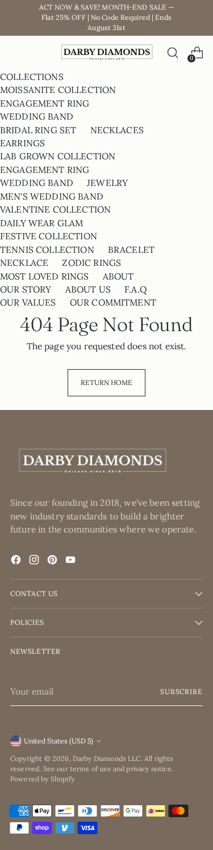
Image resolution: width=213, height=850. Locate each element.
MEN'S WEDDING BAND (51, 196)
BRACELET (131, 249)
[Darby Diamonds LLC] (107, 53)
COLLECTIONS (32, 76)
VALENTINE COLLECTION (55, 209)
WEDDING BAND (36, 116)
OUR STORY (25, 289)
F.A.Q (135, 289)
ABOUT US (88, 289)
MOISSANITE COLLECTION (58, 89)
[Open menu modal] (16, 53)
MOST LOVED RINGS (44, 276)
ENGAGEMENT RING (44, 103)
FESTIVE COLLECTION (48, 236)
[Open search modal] (172, 53)
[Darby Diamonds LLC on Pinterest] (53, 561)
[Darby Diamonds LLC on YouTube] (71, 561)
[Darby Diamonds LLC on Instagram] (35, 561)
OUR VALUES (28, 302)
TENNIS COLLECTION (47, 249)
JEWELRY (107, 182)
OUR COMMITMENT (113, 302)
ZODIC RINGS (91, 262)
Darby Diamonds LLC (107, 758)
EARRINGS (22, 143)
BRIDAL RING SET (38, 130)
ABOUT (118, 276)
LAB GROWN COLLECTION (57, 156)
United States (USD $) (58, 741)
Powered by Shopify (42, 779)
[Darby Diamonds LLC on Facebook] (17, 561)
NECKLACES (117, 130)
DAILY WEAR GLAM (41, 223)
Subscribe (181, 691)
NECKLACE (24, 262)
